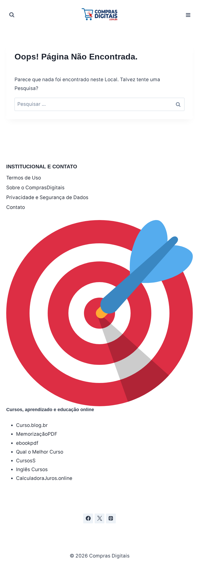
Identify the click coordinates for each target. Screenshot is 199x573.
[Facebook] (88, 518)
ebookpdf (27, 443)
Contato (15, 207)
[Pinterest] (111, 518)
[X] (99, 518)
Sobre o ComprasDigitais (35, 188)
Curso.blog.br (32, 425)
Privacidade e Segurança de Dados (47, 197)
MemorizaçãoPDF (36, 434)
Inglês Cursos (32, 469)
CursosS (25, 461)
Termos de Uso (23, 178)
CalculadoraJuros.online (44, 478)
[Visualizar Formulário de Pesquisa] (11, 15)
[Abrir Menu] (188, 15)
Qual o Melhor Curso (39, 452)
